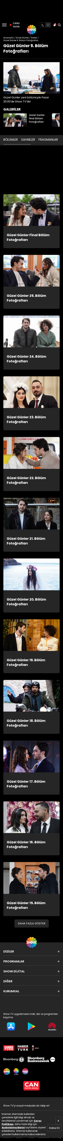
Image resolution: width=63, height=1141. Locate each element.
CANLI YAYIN (16, 25)
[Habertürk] (8, 1048)
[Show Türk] (16, 1071)
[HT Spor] (35, 1048)
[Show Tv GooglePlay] (31, 1026)
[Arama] (59, 25)
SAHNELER (28, 139)
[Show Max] (25, 1071)
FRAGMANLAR (48, 139)
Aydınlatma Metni (13, 1127)
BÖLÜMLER (10, 139)
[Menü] (4, 25)
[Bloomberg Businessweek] (41, 1059)
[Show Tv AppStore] (10, 1026)
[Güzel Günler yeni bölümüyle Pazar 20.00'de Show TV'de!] (31, 78)
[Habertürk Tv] (23, 1048)
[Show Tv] (31, 29)
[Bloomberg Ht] (13, 1059)
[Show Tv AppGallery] (52, 1026)
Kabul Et (54, 1128)
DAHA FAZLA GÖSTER (31, 923)
